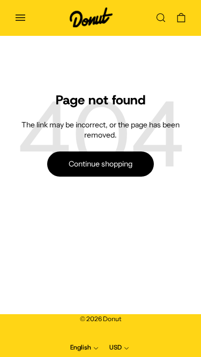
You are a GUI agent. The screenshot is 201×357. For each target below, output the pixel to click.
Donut (112, 319)
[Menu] (20, 17)
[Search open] (161, 18)
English (80, 347)
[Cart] (181, 18)
